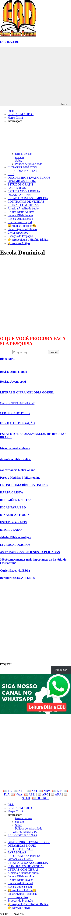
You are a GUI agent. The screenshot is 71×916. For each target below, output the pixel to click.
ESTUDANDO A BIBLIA (24, 191)
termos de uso (23, 153)
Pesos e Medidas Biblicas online (20, 477)
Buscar (53, 352)
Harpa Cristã (15, 117)
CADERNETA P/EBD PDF (17, 403)
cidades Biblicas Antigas (15, 537)
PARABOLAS (17, 188)
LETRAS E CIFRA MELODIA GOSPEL (27, 392)
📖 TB (7, 790)
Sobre (18, 160)
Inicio (11, 110)
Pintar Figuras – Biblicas (22, 229)
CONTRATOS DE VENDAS (26, 201)
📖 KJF (57, 790)
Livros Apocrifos (18, 232)
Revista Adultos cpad (20, 218)
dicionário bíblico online (15, 459)
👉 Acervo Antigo (19, 243)
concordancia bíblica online (17, 470)
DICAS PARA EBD (20, 194)
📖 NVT (19, 790)
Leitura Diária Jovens (20, 215)
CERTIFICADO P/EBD (15, 413)
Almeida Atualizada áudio (23, 208)
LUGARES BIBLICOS (22, 167)
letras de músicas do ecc (15, 448)
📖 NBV (44, 790)
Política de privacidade (28, 164)
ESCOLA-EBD (9, 42)
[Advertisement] (35, 296)
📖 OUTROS (40, 798)
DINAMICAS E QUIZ (22, 181)
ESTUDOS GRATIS (20, 184)
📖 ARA (56, 794)
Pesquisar (5, 663)
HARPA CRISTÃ (11, 492)
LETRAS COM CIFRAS (23, 205)
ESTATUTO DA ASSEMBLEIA (28, 198)
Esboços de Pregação (20, 236)
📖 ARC (43, 794)
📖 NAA (16, 794)
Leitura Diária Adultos (21, 211)
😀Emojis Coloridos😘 (22, 225)
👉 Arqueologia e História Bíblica (28, 239)
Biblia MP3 (7, 358)
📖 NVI (32, 790)
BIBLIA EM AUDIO (21, 114)
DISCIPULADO (11, 529)
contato (19, 157)
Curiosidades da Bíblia (15, 570)
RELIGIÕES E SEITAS (22, 170)
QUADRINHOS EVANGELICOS (29, 177)
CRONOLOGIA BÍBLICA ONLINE (24, 485)
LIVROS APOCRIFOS (15, 544)
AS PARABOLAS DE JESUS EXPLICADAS (30, 552)
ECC (11, 174)
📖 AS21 (30, 794)
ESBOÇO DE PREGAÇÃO (17, 423)
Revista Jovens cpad (20, 222)
